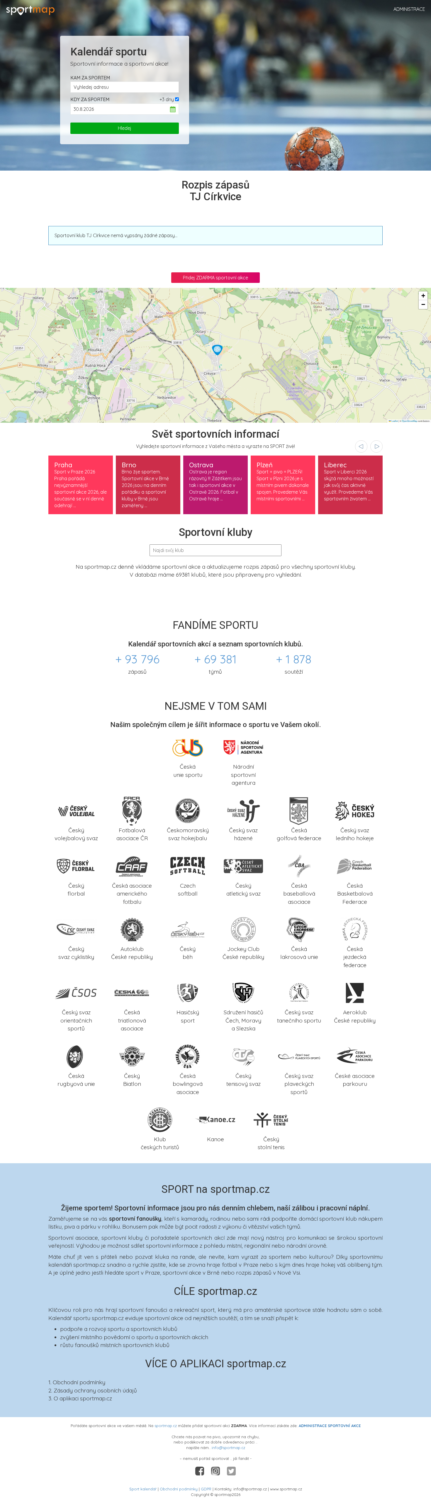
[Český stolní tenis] (271, 1119)
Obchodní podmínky (179, 1489)
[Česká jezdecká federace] (354, 929)
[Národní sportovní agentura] (243, 746)
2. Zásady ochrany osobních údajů (92, 1390)
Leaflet (394, 420)
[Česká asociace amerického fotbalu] (131, 865)
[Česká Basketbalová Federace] (354, 865)
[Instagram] (216, 1470)
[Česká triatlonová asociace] (131, 992)
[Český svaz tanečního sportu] (299, 992)
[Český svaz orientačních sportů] (76, 992)
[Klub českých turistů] (159, 1119)
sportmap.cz (166, 1425)
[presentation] (361, 446)
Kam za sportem (90, 78)
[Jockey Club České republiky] (243, 929)
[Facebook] (200, 1470)
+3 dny (166, 99)
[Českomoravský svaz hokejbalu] (187, 810)
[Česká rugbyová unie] (76, 1055)
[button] (217, 350)
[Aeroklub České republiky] (354, 992)
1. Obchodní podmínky (76, 1382)
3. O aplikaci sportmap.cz (80, 1398)
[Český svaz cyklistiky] (76, 929)
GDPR (206, 1489)
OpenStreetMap (409, 420)
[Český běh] (187, 929)
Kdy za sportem (89, 99)
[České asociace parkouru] (354, 1055)
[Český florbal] (76, 865)
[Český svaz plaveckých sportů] (299, 1055)
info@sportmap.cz (228, 1447)
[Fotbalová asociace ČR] (131, 810)
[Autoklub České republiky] (131, 929)
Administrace (409, 9)
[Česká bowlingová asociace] (187, 1055)
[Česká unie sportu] (187, 746)
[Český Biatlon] (131, 1055)
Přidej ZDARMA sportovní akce (215, 278)
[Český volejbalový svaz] (76, 810)
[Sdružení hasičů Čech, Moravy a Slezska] (243, 992)
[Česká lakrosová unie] (299, 929)
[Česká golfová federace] (299, 810)
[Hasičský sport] (187, 992)
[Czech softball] (187, 865)
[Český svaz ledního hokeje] (354, 810)
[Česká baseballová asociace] (299, 865)
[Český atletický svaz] (243, 865)
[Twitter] (231, 1470)
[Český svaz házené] (243, 810)
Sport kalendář (143, 1489)
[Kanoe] (215, 1119)
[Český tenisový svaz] (243, 1055)
